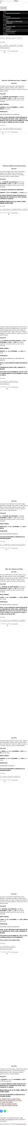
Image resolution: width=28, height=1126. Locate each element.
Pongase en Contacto (9, 33)
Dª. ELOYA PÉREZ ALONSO (11, 129)
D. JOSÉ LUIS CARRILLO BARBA (12, 620)
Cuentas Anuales (10, 26)
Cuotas (8, 29)
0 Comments (14, 51)
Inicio (4, 11)
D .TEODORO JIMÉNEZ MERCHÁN (9, 1105)
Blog (4, 15)
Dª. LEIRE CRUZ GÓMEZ (6, 1102)
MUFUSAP (11, 1119)
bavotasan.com (21, 1124)
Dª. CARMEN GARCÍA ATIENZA (12, 545)
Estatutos (5, 20)
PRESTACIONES (7, 28)
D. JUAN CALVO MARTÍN (10, 776)
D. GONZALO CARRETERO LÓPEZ (14, 209)
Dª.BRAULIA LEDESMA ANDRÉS (8, 1104)
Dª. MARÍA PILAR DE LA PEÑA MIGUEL (10, 1099)
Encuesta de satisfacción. (13, 18)
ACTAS (4, 24)
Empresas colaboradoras (13, 13)
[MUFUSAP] (3, 7)
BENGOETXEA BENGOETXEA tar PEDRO (11, 1100)
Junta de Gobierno (11, 31)
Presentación (6, 16)
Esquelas (5, 34)
